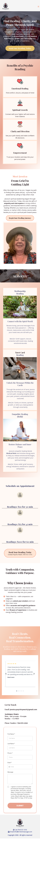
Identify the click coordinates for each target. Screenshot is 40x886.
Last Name (11, 743)
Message (10, 772)
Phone (10, 753)
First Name (11, 734)
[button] (38, 7)
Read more (10, 677)
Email (10, 762)
